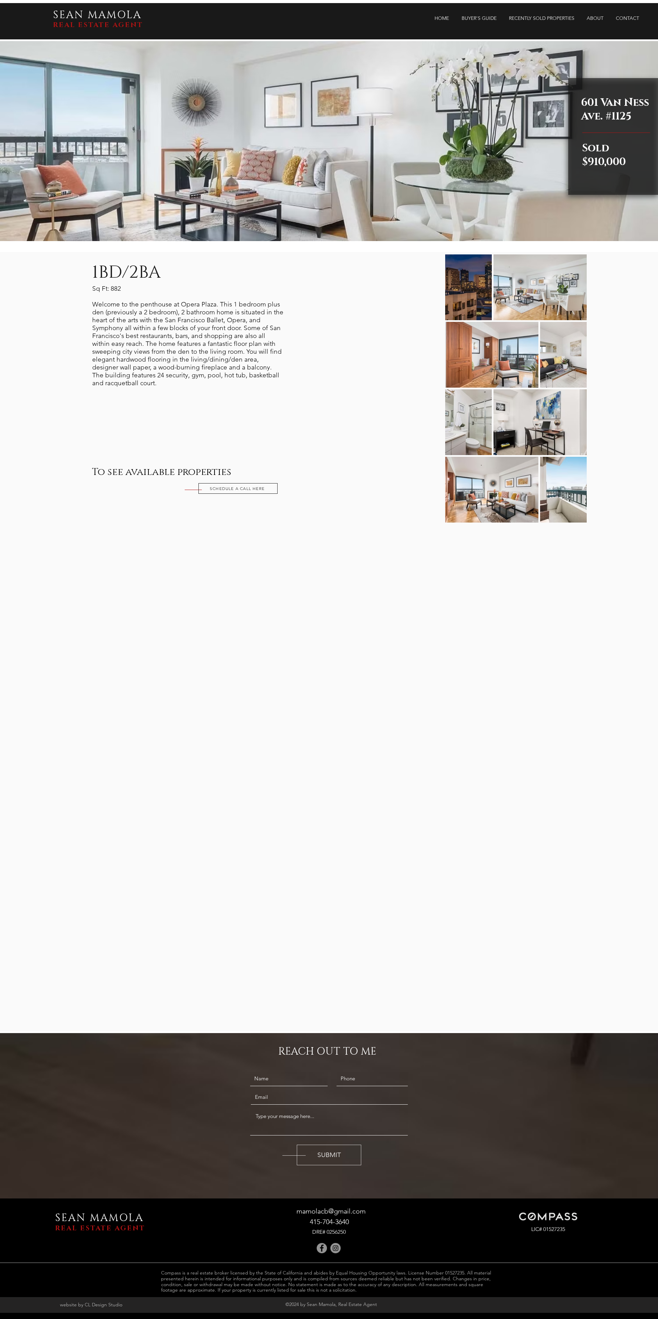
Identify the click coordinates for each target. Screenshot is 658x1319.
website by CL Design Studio (91, 1305)
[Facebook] (322, 1248)
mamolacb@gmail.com (331, 1211)
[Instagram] (335, 1248)
